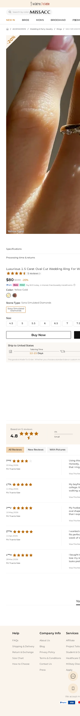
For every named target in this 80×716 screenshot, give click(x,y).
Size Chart (18, 658)
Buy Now (38, 335)
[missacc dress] (40, 3)
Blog (42, 646)
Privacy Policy (47, 652)
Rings (59, 29)
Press (43, 670)
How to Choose (21, 664)
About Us (45, 640)
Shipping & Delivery (23, 646)
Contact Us (46, 664)
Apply (69, 670)
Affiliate (70, 640)
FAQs (15, 640)
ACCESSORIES (19, 29)
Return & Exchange (23, 652)
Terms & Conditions (50, 658)
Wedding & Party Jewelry (41, 29)
